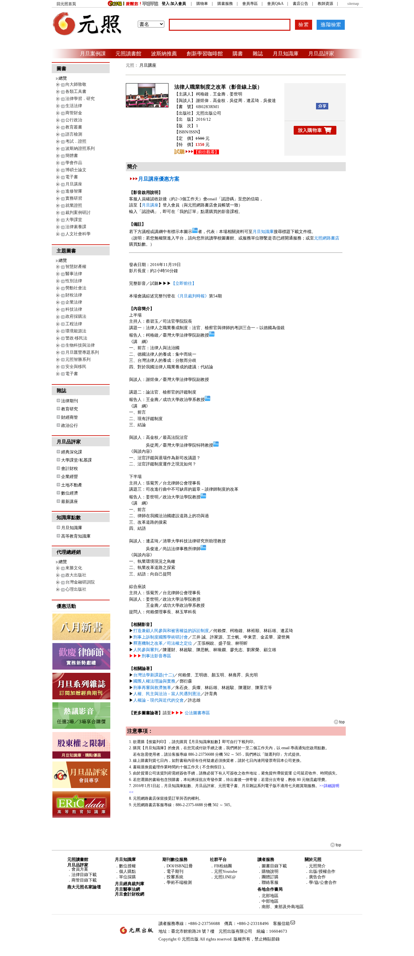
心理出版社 (75, 589)
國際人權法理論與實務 (154, 681)
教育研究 (69, 408)
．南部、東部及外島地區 (280, 906)
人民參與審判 (145, 649)
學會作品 (73, 162)
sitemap (353, 3)
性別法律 (73, 280)
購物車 (202, 3)
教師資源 (325, 3)
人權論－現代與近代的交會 (158, 700)
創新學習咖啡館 (205, 53)
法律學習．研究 (80, 98)
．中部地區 (267, 901)
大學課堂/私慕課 (76, 460)
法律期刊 (69, 400)
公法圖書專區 (197, 712)
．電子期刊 (172, 871)
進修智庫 (73, 191)
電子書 (71, 176)
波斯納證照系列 (80, 148)
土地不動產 (71, 485)
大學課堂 (73, 219)
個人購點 (127, 871)
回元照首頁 (66, 4)
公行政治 (73, 119)
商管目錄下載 (84, 880)
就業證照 (73, 205)
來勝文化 (73, 567)
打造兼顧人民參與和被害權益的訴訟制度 (171, 630)
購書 (238, 53)
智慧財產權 (75, 266)
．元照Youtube (223, 871)
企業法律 (73, 302)
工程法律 (73, 323)
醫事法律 (73, 273)
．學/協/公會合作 (321, 882)
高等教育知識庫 (76, 536)
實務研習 (73, 198)
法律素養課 (75, 226)
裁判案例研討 (78, 212)
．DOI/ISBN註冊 (177, 865)
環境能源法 (75, 330)
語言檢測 (73, 134)
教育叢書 (73, 127)
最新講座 (69, 501)
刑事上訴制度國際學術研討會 (160, 637)
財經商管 (69, 417)
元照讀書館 (128, 53)
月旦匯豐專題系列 (82, 352)
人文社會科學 (78, 233)
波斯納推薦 (164, 53)
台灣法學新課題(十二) (153, 675)
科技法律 (73, 309)
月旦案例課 (93, 53)
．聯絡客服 (267, 882)
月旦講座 (73, 184)
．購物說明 (267, 871)
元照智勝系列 (78, 359)
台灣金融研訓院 (80, 582)
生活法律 (73, 105)
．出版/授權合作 (320, 871)
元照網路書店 (326, 238)
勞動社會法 (75, 287)
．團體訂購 (267, 876)
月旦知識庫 (286, 53)
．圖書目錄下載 (272, 865)
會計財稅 (69, 468)
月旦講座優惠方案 (159, 179)
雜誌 (258, 53)
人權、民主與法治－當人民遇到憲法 (167, 693)
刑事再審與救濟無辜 (152, 687)
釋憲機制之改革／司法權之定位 (163, 643)
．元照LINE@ (223, 876)
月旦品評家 (321, 53)
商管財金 (73, 112)
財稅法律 (73, 295)
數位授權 (127, 865)
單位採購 (127, 876)
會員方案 (79, 869)
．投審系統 (172, 876)
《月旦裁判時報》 (192, 296)
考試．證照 (75, 141)
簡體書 (71, 155)
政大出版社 (75, 574)
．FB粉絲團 (221, 865)
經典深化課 (71, 452)
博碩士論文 (75, 169)
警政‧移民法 (76, 338)
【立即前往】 (183, 283)
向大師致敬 (75, 84)
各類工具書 (75, 91)
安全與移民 (75, 366)
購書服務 (225, 3)
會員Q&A (275, 3)
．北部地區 (267, 895)
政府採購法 (75, 316)
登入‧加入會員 (174, 3)
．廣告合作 (315, 876)
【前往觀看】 (206, 152)
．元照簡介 (315, 865)
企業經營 (69, 476)
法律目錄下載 (84, 874)
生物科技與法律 (80, 345)
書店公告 (300, 3)
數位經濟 (69, 493)
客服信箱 (281, 923)
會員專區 (250, 3)
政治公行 (69, 425)
